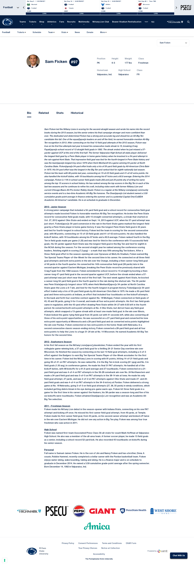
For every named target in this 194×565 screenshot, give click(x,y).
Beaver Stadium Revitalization (126, 22)
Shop (41, 22)
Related (44, 113)
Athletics (51, 22)
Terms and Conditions (112, 543)
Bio (29, 113)
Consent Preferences (88, 543)
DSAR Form (131, 543)
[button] (24, 7)
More (102, 32)
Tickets (32, 22)
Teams (22, 22)
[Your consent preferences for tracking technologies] (4, 560)
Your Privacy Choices (87, 548)
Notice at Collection (110, 548)
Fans (61, 22)
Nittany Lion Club (101, 22)
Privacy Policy (68, 543)
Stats (63, 32)
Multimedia (84, 22)
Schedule (37, 32)
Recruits (71, 22)
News (77, 32)
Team (50, 32)
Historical (77, 113)
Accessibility (99, 554)
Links (44, 13)
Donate (90, 33)
